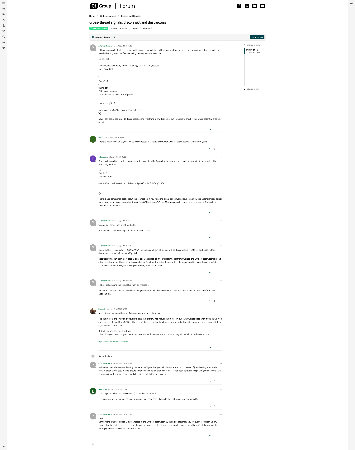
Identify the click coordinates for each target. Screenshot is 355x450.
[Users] (3, 25)
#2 (221, 137)
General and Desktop (99, 28)
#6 (221, 280)
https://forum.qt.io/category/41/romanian (113, 341)
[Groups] (3, 31)
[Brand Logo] (112, 6)
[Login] (351, 3)
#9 (221, 389)
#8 (221, 363)
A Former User (104, 45)
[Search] (3, 36)
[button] (3, 446)
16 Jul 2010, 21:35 (125, 245)
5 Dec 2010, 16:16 (125, 363)
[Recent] (3, 9)
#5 (221, 245)
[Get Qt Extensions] (3, 42)
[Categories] (3, 3)
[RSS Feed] (114, 37)
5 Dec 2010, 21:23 (122, 389)
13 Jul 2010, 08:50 (121, 156)
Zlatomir (101, 309)
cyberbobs (102, 156)
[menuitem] (351, 3)
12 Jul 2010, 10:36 (125, 45)
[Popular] (3, 20)
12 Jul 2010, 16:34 (117, 137)
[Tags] (3, 14)
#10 (221, 414)
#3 (221, 156)
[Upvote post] (209, 129)
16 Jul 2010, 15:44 (125, 220)
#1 (221, 45)
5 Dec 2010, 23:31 (125, 414)
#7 (221, 309)
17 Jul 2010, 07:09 (120, 309)
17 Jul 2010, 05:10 (125, 280)
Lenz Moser (102, 389)
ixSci (100, 137)
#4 (221, 220)
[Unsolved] (3, 48)
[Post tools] (220, 129)
